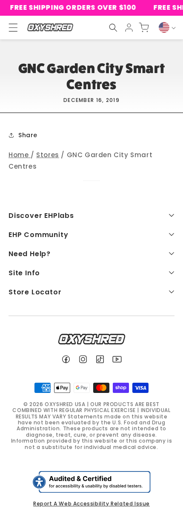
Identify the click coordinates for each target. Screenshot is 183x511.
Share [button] (27, 135)
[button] (113, 27)
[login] (129, 27)
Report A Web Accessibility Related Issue (91, 503)
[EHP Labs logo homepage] (50, 27)
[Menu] (9, 27)
